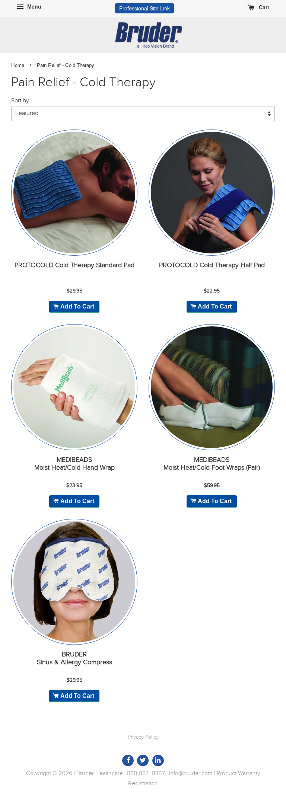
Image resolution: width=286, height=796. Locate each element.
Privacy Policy (143, 737)
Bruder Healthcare (99, 773)
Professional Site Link (144, 8)
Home (17, 64)
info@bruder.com (191, 773)
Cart (263, 7)
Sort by (20, 100)
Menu (33, 6)
